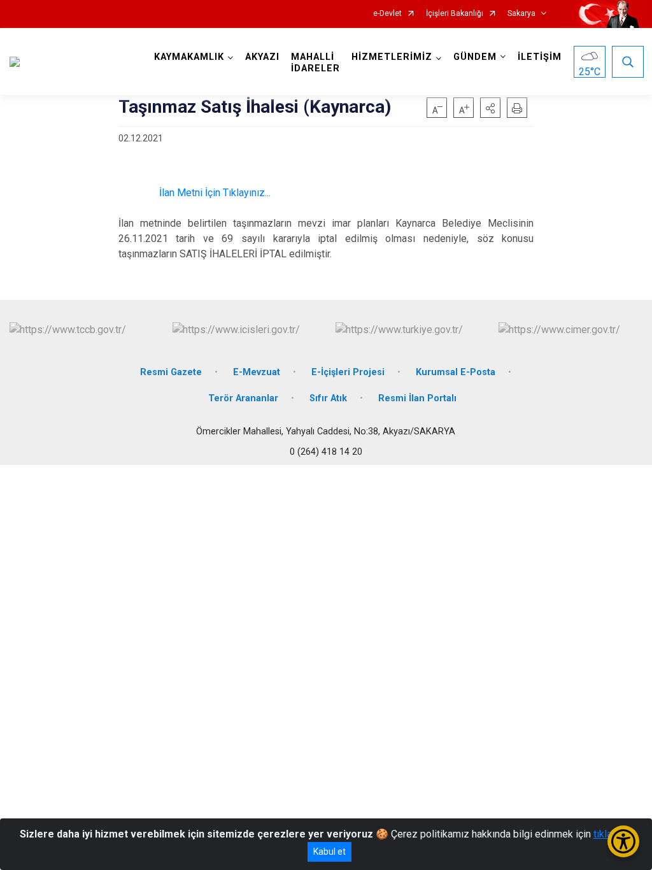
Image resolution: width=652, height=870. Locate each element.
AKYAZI (262, 57)
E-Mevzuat (256, 372)
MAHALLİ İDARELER (315, 63)
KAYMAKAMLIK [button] (189, 57)
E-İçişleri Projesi (348, 372)
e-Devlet (387, 14)
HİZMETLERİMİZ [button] (391, 57)
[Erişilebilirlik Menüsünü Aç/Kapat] (623, 841)
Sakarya (521, 14)
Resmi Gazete (171, 372)
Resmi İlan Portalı (417, 398)
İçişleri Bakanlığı (454, 14)
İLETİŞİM (540, 57)
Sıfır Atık (328, 398)
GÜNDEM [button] (475, 57)
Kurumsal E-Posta (455, 372)
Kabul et (329, 851)
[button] (490, 107)
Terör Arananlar (243, 398)
